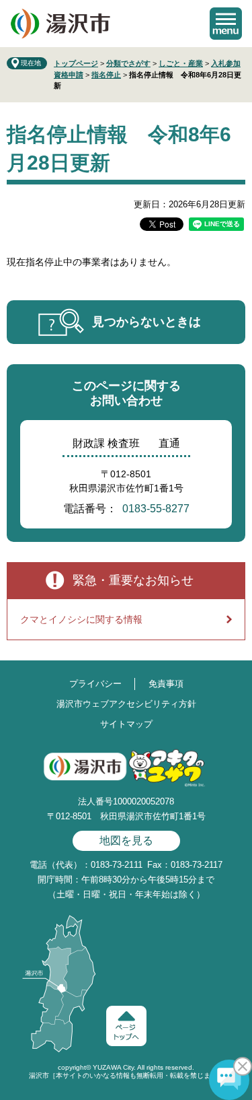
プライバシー (95, 684)
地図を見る (126, 840)
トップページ (76, 63)
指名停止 (106, 75)
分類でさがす (128, 63)
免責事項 (166, 684)
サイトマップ (126, 724)
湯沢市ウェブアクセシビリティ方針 (126, 704)
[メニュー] (226, 23)
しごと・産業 (181, 63)
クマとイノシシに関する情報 (81, 619)
